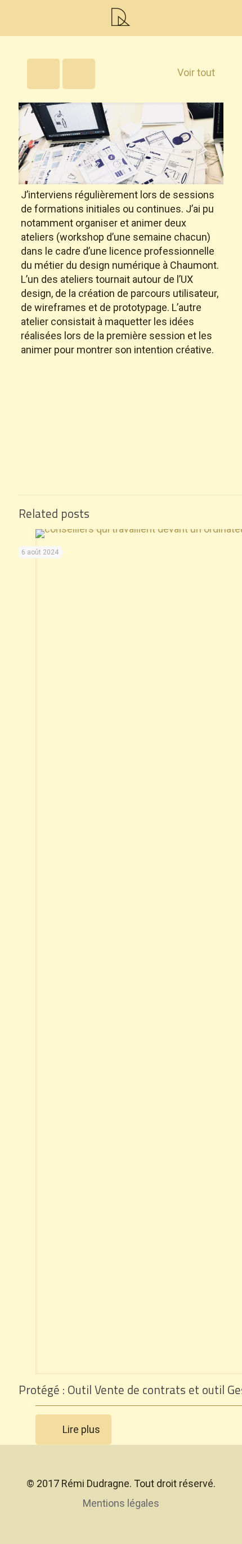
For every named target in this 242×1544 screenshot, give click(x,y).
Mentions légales (121, 1503)
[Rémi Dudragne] (121, 17)
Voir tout (196, 72)
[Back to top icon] (121, 1469)
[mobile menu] (15, 16)
